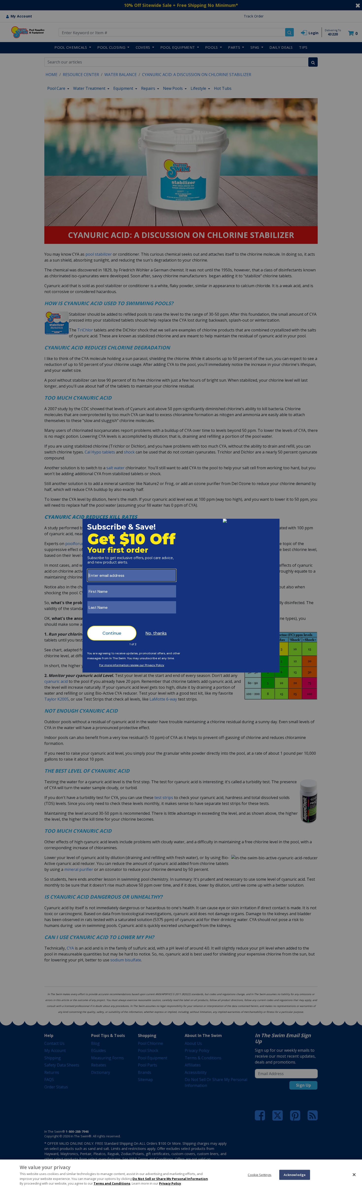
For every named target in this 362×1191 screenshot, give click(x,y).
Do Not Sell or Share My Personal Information (170, 1178)
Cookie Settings (259, 1174)
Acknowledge (295, 1174)
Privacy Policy (170, 1183)
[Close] (354, 1174)
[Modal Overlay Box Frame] (181, 596)
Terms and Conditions (112, 1183)
